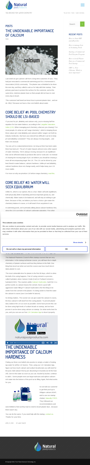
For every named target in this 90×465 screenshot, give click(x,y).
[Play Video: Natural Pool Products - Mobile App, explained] (31, 328)
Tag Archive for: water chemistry (18, 13)
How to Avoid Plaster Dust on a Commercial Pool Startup (76, 61)
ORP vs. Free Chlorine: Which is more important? (75, 70)
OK (66, 249)
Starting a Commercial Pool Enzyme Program (77, 53)
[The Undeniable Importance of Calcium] (31, 60)
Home (72, 13)
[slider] (27, 342)
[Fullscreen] (56, 342)
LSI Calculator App (34, 312)
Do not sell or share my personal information (23, 249)
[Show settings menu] (51, 342)
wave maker (22, 423)
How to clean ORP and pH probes (75, 39)
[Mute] (47, 342)
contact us (49, 414)
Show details (78, 242)
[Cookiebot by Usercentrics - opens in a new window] (77, 214)
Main (6, 39)
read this (51, 173)
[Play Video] (7, 342)
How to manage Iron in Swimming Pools (76, 46)
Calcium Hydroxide (39, 282)
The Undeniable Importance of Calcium (29, 33)
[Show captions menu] (43, 342)
